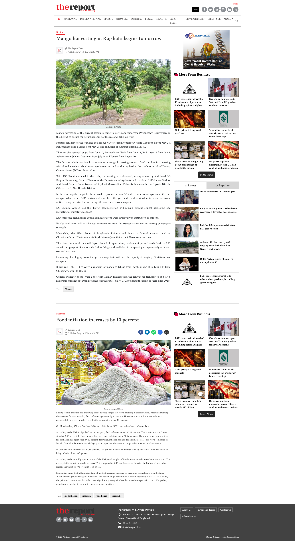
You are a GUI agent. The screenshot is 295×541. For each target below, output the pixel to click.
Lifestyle (214, 19)
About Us (186, 509)
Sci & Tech (173, 21)
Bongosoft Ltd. (232, 537)
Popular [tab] (224, 186)
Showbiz (122, 19)
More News (206, 174)
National (70, 19)
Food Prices (101, 496)
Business (136, 19)
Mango (68, 289)
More (227, 19)
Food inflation (70, 496)
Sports (108, 19)
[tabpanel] (206, 237)
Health (161, 19)
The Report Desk (75, 48)
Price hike (117, 496)
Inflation (86, 496)
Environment (195, 19)
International (90, 19)
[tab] (190, 185)
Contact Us (225, 509)
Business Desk (74, 329)
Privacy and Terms (206, 509)
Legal (149, 19)
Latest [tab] (191, 186)
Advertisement (189, 516)
